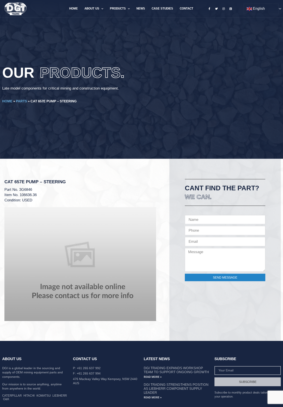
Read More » (153, 377)
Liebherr (59, 395)
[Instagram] (223, 8)
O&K (6, 399)
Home (73, 8)
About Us (91, 8)
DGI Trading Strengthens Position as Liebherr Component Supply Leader (176, 388)
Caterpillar (12, 395)
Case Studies (162, 8)
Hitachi (29, 395)
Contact (186, 8)
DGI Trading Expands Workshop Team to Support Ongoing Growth (176, 370)
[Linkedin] (231, 8)
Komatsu (43, 395)
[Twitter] (216, 8)
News (140, 8)
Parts (21, 101)
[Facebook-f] (209, 8)
